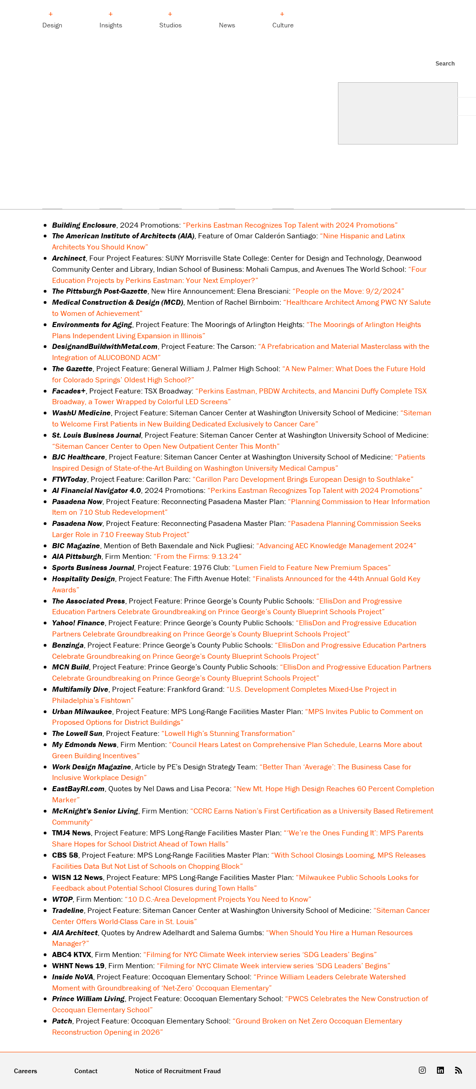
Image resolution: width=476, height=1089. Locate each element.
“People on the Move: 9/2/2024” (348, 291)
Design (52, 24)
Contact (86, 1070)
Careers (25, 1070)
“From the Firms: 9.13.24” (197, 556)
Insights (110, 24)
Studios (170, 24)
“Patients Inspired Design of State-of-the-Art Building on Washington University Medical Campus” (238, 462)
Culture (283, 24)
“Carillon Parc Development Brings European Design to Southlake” (303, 479)
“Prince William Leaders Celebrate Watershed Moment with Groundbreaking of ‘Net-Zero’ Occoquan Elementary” (229, 982)
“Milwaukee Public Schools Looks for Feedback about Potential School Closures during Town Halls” (235, 882)
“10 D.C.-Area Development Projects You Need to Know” (218, 899)
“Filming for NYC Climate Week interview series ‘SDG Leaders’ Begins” (260, 954)
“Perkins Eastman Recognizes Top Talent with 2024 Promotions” (290, 225)
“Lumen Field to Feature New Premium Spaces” (311, 567)
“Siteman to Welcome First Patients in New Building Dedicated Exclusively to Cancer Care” (241, 418)
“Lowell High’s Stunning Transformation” (228, 733)
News (227, 24)
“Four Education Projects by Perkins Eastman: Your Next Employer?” (239, 274)
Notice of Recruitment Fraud (178, 1070)
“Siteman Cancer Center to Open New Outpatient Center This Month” (166, 446)
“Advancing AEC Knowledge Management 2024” (336, 545)
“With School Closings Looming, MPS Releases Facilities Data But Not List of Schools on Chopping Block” (239, 860)
